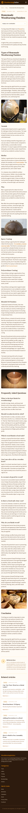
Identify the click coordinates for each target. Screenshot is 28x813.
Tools (2, 769)
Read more (5, 696)
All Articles (3, 792)
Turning (3, 11)
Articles (3, 781)
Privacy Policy (4, 799)
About (2, 797)
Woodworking (4, 779)
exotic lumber (20, 162)
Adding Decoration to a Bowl (13, 718)
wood (20, 29)
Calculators (3, 794)
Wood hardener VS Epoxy (11, 704)
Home (2, 8)
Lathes (2, 771)
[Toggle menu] (26, 2)
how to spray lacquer (11, 266)
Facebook (3, 802)
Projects (3, 776)
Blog (7, 8)
